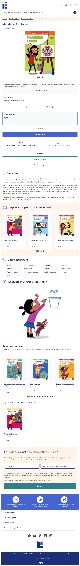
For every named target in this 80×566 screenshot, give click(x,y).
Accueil (4, 19)
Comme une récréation (17, 100)
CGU (30, 554)
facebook (29, 535)
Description (40, 153)
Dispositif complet (40, 159)
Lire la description (39, 90)
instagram (50, 535)
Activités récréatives (27, 19)
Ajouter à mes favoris (34, 107)
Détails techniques (40, 165)
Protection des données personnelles (58, 554)
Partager (51, 107)
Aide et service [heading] (9, 523)
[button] (40, 53)
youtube (34, 535)
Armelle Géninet (7, 97)
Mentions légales (39, 554)
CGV (25, 554)
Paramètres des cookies (42, 558)
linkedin (45, 535)
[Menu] (76, 5)
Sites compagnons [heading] (10, 518)
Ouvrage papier (9, 114)
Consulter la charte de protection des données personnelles (32, 480)
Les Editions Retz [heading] (9, 512)
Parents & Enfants (14, 19)
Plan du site (18, 554)
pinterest (40, 535)
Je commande (40, 134)
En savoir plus (8, 480)
